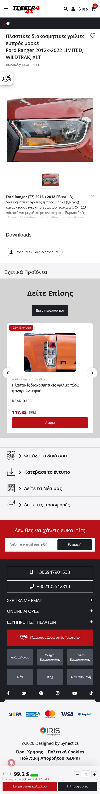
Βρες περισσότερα (50, 310)
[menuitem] (66, 8)
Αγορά (50, 422)
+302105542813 (53, 586)
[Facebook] (8, 693)
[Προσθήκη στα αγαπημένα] (92, 35)
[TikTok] (91, 693)
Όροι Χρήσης (29, 752)
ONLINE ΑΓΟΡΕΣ (23, 611)
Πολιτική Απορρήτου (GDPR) (50, 758)
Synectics (70, 743)
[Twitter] (24, 693)
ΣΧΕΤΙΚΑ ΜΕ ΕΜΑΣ (24, 600)
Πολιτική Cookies (66, 752)
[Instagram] (57, 693)
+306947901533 (53, 572)
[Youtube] (74, 693)
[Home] (8, 23)
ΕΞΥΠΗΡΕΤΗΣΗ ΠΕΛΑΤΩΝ (31, 622)
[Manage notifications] (11, 762)
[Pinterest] (41, 693)
